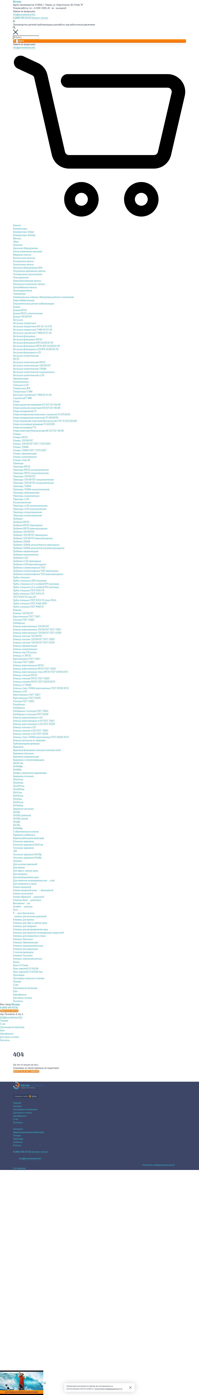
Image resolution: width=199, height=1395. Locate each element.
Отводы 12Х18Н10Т (23, 440)
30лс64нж (18, 782)
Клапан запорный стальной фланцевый (33, 890)
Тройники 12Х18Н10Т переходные (30, 535)
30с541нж (18, 795)
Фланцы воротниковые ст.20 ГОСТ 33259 (34, 724)
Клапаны (17, 861)
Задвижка (18, 747)
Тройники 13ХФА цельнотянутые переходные (36, 544)
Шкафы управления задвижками (30, 773)
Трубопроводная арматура (26, 743)
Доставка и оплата (22, 998)
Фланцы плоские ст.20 (24, 727)
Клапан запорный (22, 887)
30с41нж (17, 792)
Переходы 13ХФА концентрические (31, 489)
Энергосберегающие (23, 300)
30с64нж (17, 799)
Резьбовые (19, 704)
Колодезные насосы (23, 261)
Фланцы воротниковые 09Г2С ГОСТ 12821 (34, 668)
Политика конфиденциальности (158, 1165)
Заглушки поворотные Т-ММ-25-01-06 (32, 329)
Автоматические (21, 903)
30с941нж (18, 763)
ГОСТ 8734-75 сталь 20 (24, 597)
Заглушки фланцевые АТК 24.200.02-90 (33, 342)
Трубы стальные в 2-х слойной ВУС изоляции (36, 584)
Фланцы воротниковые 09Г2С (28, 665)
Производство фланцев (25, 988)
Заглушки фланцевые (24, 336)
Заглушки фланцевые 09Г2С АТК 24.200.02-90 (36, 346)
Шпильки (17, 245)
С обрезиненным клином (26, 831)
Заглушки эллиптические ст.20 (28, 375)
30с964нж (18, 805)
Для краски (19, 867)
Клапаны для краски (23, 919)
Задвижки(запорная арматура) (28, 838)
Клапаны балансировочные (27, 900)
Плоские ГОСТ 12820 (23, 619)
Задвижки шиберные (24, 835)
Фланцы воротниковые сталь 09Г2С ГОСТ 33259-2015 (40, 672)
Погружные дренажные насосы (29, 271)
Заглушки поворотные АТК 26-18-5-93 (32, 326)
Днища (16, 307)
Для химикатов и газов (25, 883)
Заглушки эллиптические (26, 355)
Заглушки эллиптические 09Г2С (29, 362)
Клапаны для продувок (25, 926)
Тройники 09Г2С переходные (28, 525)
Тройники (18, 518)
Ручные (17, 910)
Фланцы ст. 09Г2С (22, 655)
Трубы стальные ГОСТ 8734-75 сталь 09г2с (34, 600)
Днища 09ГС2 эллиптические (28, 313)
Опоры (16, 401)
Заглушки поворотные (24, 323)
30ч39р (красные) (22, 815)
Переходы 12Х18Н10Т (24, 476)
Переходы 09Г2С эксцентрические (31, 473)
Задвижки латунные (23, 753)
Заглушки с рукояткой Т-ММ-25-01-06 (32, 333)
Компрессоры (20, 228)
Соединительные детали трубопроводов (33, 303)
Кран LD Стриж (20, 965)
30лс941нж (18, 786)
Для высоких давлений (25, 864)
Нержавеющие (20, 378)
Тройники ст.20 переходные (27, 561)
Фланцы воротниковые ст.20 (28, 717)
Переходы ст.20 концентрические (30, 505)
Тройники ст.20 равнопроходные (29, 564)
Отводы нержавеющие (25, 453)
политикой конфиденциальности (108, 1389)
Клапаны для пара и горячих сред (30, 923)
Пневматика (19, 294)
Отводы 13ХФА (20, 447)
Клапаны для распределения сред (30, 929)
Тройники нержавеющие (25, 551)
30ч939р (17, 769)
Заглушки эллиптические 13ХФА (29, 368)
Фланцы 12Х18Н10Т (23, 613)
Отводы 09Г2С (20, 437)
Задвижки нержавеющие (26, 756)
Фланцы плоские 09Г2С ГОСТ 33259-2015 (34, 681)
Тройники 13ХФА (21, 541)
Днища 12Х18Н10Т (22, 316)
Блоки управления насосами (27, 251)
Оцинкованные (21, 382)
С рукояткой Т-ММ (22, 398)
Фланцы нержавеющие (25, 646)
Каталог (17, 225)
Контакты (18, 1001)
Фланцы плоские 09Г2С (25, 675)
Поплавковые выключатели (27, 274)
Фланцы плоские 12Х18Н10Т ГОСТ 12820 (34, 639)
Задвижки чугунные (23, 809)
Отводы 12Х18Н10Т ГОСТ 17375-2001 (32, 443)
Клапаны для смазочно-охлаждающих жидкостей (38, 932)
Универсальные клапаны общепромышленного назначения (43, 297)
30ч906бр (18, 766)
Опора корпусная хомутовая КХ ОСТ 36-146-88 (36, 408)
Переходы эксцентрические (27, 512)
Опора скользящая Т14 (24, 427)
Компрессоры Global (23, 232)
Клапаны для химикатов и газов (29, 936)
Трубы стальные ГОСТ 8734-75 (28, 593)
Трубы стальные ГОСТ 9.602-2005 (30, 603)
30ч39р (16, 812)
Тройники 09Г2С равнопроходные (30, 528)
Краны (16, 962)
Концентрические (22, 502)
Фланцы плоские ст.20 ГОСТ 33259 (30, 734)
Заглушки (18, 320)
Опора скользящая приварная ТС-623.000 (34, 424)
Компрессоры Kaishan (24, 235)
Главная (17, 981)
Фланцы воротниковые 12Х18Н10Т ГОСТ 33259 (37, 632)
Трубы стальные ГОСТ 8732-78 (28, 590)
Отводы (17, 434)
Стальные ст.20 (20, 385)
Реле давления (20, 277)
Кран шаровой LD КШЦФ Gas (28, 971)
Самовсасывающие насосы (27, 280)
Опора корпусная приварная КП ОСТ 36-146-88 (36, 404)
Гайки (16, 241)
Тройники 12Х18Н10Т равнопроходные (33, 538)
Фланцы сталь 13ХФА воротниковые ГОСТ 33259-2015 (41, 688)
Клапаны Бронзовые (23, 913)
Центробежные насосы (25, 287)
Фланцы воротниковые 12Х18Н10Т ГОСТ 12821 (37, 629)
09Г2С (16, 359)
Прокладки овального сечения (28, 978)
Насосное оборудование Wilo (28, 267)
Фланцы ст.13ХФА (22, 685)
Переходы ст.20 (21, 499)
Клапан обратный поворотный (28, 897)
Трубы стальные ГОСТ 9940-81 (28, 606)
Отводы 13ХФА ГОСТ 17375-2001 (29, 450)
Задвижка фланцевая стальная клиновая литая (37, 750)
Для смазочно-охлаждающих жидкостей (33, 880)
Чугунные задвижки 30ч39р (27, 854)
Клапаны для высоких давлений (29, 916)
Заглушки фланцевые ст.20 (27, 352)
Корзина (17, 1106)
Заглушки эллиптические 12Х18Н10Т (32, 365)
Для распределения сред (26, 877)
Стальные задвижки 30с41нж (28, 844)
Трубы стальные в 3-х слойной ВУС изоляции (36, 587)
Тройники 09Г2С (21, 522)
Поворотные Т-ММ (22, 391)
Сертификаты (20, 994)
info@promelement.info (24, 14)
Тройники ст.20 (20, 558)
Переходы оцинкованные (26, 496)
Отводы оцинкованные (25, 456)
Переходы (18, 463)
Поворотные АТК (21, 388)
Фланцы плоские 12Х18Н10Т (27, 636)
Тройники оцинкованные (25, 554)
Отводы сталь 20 (21, 460)
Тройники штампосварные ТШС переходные (35, 571)
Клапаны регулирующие (25, 949)
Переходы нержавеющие (26, 492)
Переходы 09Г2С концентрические (31, 470)
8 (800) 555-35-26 (22, 18)
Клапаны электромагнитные (27, 958)
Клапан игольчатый (23, 893)
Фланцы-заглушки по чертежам (29, 740)
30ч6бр (16, 822)
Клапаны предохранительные (28, 945)
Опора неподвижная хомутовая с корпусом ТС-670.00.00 (41, 414)
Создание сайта (21, 1096)
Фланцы (17, 610)
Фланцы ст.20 (20, 691)
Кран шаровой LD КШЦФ (25, 968)
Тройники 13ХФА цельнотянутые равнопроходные (38, 548)
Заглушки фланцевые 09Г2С (27, 339)
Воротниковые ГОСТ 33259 (26, 698)
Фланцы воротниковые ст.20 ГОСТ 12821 (34, 721)
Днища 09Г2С (20, 310)
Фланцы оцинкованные (25, 649)
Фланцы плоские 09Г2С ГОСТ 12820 (31, 678)
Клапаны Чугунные (23, 955)
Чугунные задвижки (23, 848)
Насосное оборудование (25, 248)
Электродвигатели (22, 290)
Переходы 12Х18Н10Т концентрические (33, 479)
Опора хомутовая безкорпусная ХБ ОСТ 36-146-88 (38, 430)
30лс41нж (18, 779)
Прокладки (18, 975)
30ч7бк (16, 825)
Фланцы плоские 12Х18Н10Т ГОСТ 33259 (34, 642)
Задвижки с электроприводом (28, 760)
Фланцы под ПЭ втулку (25, 652)
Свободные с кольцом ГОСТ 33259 (30, 714)
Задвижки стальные (23, 776)
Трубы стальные (21, 577)
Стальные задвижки (23, 841)
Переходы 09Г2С (21, 466)
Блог (15, 991)
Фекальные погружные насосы (29, 284)
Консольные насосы (23, 264)
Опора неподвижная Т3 (25, 411)
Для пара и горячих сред (25, 870)
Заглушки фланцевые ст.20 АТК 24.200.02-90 (35, 349)
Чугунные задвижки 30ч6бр (27, 857)
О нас (15, 985)
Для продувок (20, 874)
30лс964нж (18, 789)
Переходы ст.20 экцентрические (29, 509)
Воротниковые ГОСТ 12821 (26, 616)
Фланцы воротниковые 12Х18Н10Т (31, 626)
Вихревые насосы (22, 254)
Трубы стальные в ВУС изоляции (29, 580)
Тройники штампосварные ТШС (29, 567)
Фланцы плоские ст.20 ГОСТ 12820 (30, 730)
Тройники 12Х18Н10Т (24, 531)
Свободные (19, 623)
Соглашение (19, 1168)
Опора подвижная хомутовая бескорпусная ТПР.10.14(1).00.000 (45, 421)
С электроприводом (23, 952)
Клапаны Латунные (23, 939)
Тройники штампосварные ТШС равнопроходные (38, 574)
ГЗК (15, 851)
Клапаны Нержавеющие (25, 942)
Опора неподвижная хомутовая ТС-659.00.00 (35, 417)
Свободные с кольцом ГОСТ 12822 (30, 711)
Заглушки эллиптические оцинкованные (34, 372)
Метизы (17, 238)
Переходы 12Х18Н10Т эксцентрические (33, 483)
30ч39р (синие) (20, 818)
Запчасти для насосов (24, 258)
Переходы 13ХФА (22, 486)
